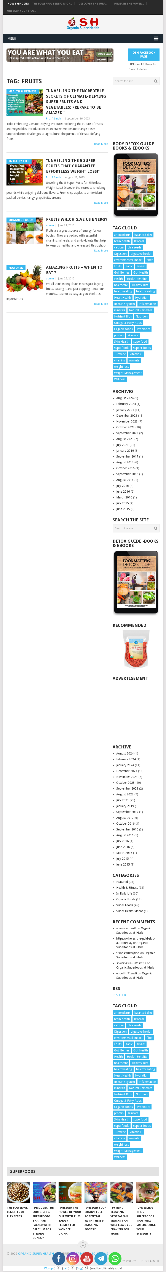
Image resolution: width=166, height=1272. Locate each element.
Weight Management (128, 373)
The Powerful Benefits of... (52, 3)
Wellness (119, 379)
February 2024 (126, 404)
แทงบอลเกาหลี (126, 928)
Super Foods (124, 905)
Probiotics (143, 329)
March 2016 (124, 497)
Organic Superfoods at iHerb (135, 967)
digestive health (141, 253)
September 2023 (127, 433)
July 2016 (122, 485)
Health (118, 279)
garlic (129, 266)
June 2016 (123, 491)
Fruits (117, 266)
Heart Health (122, 297)
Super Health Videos (129, 911)
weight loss (121, 366)
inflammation (147, 304)
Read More (101, 143)
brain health (122, 241)
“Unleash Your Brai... (21, 10)
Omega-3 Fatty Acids (128, 322)
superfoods (121, 348)
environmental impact (128, 260)
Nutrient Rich (123, 316)
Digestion (120, 253)
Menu (12, 38)
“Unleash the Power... (128, 3)
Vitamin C (136, 354)
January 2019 (125, 450)
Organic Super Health (36, 1253)
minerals (119, 310)
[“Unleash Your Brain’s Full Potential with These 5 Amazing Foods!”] (96, 1192)
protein (119, 335)
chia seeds (134, 247)
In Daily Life (124, 893)
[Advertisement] (136, 113)
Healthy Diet (140, 285)
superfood (140, 341)
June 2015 (123, 509)
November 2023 (127, 421)
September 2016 (127, 474)
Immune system (124, 304)
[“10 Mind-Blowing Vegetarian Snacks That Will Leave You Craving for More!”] (121, 1192)
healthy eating (145, 291)
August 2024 (125, 398)
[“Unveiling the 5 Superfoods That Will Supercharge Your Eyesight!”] (147, 1192)
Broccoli (139, 241)
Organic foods (123, 329)
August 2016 (125, 480)
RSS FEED (119, 995)
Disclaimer (150, 1261)
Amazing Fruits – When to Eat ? (74, 270)
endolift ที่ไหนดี (126, 973)
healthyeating (123, 291)
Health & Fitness (127, 887)
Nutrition (142, 316)
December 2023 (126, 415)
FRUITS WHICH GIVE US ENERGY (76, 219)
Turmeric (120, 354)
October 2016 (125, 468)
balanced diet (143, 235)
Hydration (141, 297)
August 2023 (125, 439)
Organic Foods (125, 899)
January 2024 (125, 409)
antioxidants (122, 235)
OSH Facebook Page (143, 54)
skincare (133, 335)
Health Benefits (137, 279)
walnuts (134, 360)
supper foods (142, 348)
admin (50, 225)
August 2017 (125, 462)
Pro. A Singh (53, 118)
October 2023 (125, 427)
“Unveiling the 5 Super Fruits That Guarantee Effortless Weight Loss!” (73, 166)
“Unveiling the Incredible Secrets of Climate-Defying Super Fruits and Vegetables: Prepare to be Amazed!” (76, 102)
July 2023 (122, 445)
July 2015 (122, 503)
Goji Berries (121, 272)
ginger (141, 266)
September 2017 (127, 456)
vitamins (119, 360)
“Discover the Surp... (92, 3)
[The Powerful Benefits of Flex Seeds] (18, 1192)
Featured (122, 881)
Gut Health (140, 272)
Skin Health (121, 341)
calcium (119, 247)
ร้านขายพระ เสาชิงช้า (131, 963)
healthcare (121, 285)
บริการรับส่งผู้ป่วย (127, 953)
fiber (150, 260)
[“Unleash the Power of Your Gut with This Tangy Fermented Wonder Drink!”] (70, 1192)
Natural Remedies (140, 310)
